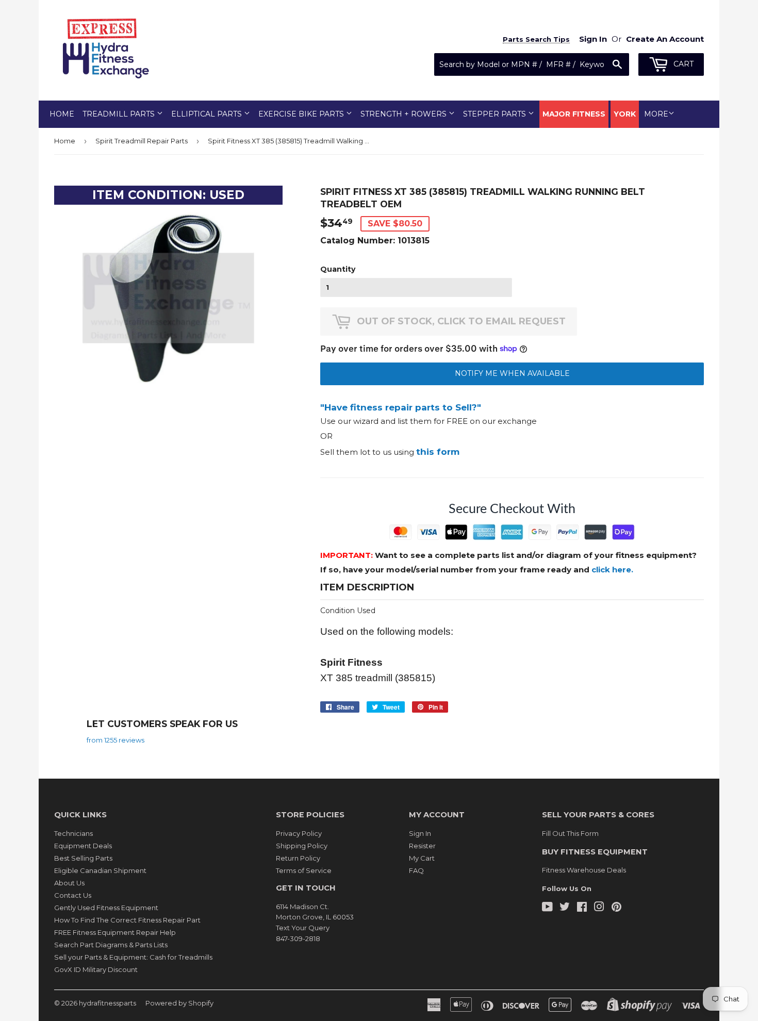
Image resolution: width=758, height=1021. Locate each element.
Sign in (593, 39)
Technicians (73, 833)
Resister (422, 846)
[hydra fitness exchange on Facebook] (581, 908)
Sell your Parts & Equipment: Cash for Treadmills (133, 957)
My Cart (422, 858)
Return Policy (298, 858)
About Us (69, 883)
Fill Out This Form (570, 833)
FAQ (416, 870)
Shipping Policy (301, 846)
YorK (625, 114)
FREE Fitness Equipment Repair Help (115, 932)
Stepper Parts (495, 114)
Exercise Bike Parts (302, 114)
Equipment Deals (83, 846)
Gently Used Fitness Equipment (106, 907)
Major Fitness (573, 114)
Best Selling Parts (83, 858)
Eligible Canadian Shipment (100, 870)
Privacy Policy (299, 833)
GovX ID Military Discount (96, 969)
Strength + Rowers (404, 114)
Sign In (420, 833)
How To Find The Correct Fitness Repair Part (127, 920)
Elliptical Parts (207, 114)
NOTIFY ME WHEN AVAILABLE (512, 373)
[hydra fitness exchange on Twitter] (564, 908)
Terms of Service (304, 870)
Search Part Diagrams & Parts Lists (111, 945)
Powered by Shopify (179, 1003)
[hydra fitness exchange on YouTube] (547, 908)
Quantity (337, 269)
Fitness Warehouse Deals (584, 870)
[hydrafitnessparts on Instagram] (599, 908)
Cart (682, 64)
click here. (612, 569)
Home (62, 114)
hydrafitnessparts (107, 1003)
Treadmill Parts (120, 114)
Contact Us (72, 895)
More (656, 114)
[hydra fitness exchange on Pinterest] (616, 908)
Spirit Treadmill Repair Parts (141, 141)
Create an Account (665, 39)
